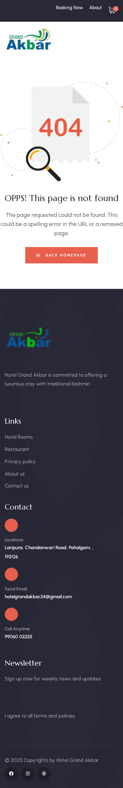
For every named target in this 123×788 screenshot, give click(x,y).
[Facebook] (11, 773)
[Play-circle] (44, 773)
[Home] (29, 39)
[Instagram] (27, 773)
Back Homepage (65, 255)
